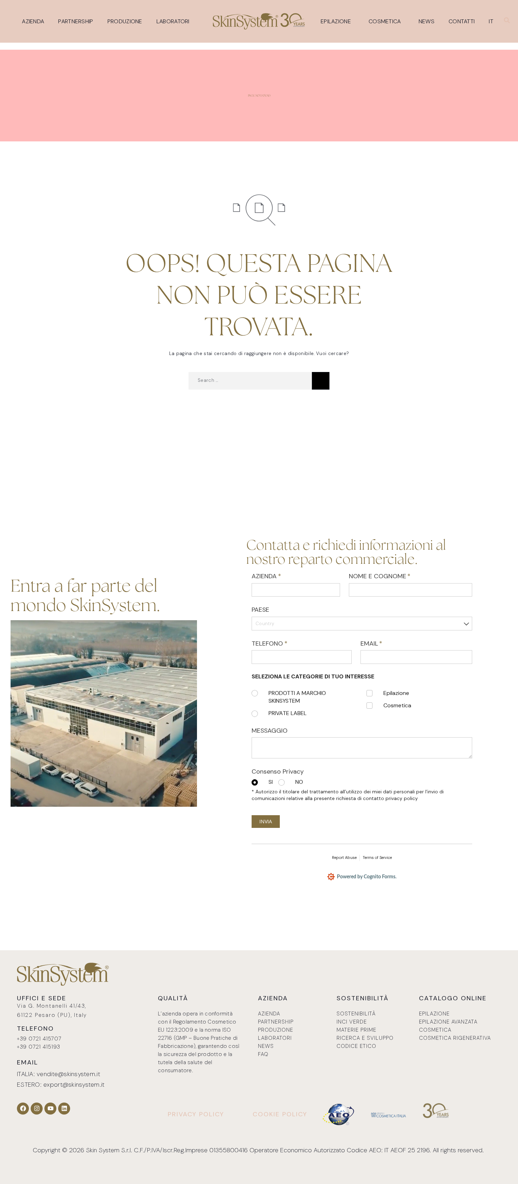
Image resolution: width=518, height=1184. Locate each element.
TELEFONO (282, 643)
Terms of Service (377, 857)
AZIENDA (279, 576)
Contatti (462, 21)
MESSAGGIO (270, 730)
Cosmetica (385, 21)
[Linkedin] (64, 1109)
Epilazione (336, 21)
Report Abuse (344, 857)
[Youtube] (50, 1109)
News (426, 21)
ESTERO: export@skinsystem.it (61, 1084)
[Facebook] (23, 1109)
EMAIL (383, 643)
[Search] (320, 381)
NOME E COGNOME (392, 576)
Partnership (75, 21)
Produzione (124, 21)
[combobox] (362, 623)
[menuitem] (493, 21)
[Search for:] (250, 381)
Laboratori (173, 21)
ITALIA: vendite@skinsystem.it (58, 1074)
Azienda (33, 21)
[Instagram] (37, 1109)
